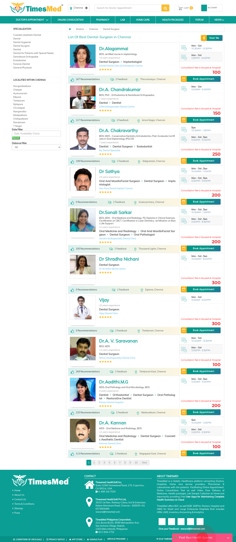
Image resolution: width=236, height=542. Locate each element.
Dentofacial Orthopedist (25, 56)
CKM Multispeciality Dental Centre (117, 106)
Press (17, 512)
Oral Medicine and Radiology (117, 231)
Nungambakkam (22, 86)
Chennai (93, 29)
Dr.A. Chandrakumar (120, 89)
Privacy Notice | (58, 539)
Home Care (143, 19)
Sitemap (18, 508)
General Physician (22, 67)
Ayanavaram (20, 93)
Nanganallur (20, 111)
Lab (122, 19)
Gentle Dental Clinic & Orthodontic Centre (121, 65)
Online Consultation (71, 19)
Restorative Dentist (118, 398)
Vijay (104, 300)
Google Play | (97, 539)
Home (17, 490)
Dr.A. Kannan (112, 422)
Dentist (17, 49)
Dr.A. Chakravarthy (118, 130)
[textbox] (128, 7)
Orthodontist (121, 395)
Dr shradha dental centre (112, 268)
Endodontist (19, 60)
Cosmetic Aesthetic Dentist (27, 35)
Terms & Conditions (24, 503)
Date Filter (17, 129)
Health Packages (172, 19)
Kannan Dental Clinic (110, 443)
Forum (199, 19)
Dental (16, 38)
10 (136, 462)
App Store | (78, 539)
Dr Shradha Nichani (119, 259)
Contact (90, 476)
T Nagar (17, 126)
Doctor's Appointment (30, 19)
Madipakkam (20, 115)
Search (16, 137)
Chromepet (19, 107)
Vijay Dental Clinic (108, 313)
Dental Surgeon (21, 45)
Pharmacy (102, 19)
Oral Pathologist (144, 234)
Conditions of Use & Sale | (30, 539)
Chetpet (17, 89)
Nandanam (19, 122)
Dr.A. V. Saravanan (118, 340)
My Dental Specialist (109, 150)
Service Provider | (117, 539)
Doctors (80, 29)
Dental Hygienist (22, 42)
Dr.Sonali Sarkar (115, 212)
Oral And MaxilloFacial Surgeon (119, 181)
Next (144, 462)
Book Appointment (203, 78)
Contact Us (20, 499)
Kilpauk (17, 97)
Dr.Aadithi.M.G (113, 381)
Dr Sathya (109, 171)
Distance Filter (19, 143)
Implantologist (132, 61)
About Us (19, 494)
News (218, 19)
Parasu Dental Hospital (111, 402)
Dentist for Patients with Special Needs (33, 53)
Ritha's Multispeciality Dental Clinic (117, 357)
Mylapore (18, 104)
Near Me (214, 37)
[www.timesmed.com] (70, 29)
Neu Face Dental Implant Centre (116, 188)
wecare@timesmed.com (193, 528)
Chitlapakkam (20, 118)
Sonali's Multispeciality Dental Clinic (117, 238)
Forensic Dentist (21, 64)
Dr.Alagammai (113, 48)
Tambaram (19, 100)
